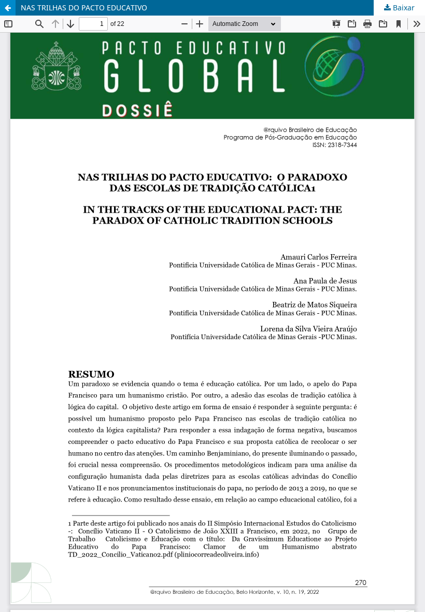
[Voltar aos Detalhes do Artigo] (8, 8)
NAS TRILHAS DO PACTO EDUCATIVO (84, 7)
